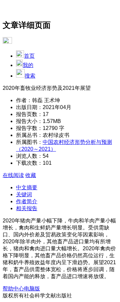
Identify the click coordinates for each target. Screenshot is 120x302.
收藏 (30, 175)
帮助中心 (13, 288)
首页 (29, 56)
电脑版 (32, 288)
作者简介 (26, 201)
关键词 (24, 194)
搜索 (30, 76)
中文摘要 (26, 187)
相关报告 (26, 208)
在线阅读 (13, 175)
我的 (28, 65)
